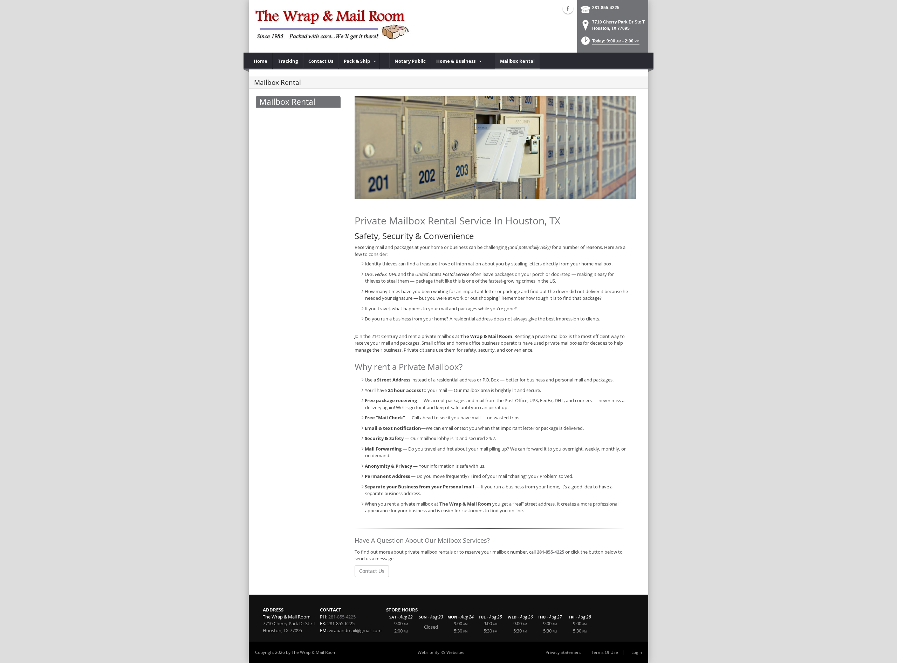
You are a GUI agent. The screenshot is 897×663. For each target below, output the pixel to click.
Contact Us (371, 571)
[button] (609, 42)
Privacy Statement (563, 652)
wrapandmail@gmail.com (355, 630)
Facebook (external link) (568, 8)
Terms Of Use (604, 652)
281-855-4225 (605, 7)
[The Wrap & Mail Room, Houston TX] (333, 25)
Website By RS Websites (441, 652)
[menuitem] (261, 61)
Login (636, 652)
